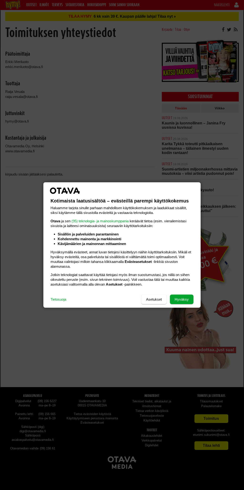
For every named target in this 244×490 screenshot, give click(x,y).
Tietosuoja (58, 299)
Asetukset (154, 299)
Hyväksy (182, 299)
